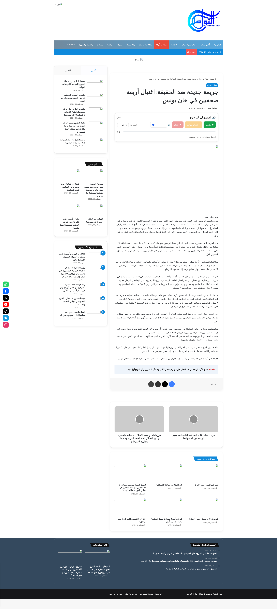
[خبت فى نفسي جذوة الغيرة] (202, 473)
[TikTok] (6, 311)
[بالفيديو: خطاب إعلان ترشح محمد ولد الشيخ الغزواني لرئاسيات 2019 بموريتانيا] (95, 112)
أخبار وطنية (205, 45)
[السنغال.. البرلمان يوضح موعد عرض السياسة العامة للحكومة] (69, 175)
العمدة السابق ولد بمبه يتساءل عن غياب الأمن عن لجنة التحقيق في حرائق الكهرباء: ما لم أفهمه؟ (132, 488)
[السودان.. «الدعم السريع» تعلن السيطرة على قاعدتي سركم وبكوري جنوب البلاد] (97, 556)
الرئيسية (217, 45)
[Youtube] (6, 304)
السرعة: (133, 124)
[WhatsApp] (6, 284)
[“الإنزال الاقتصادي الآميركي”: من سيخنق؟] (130, 507)
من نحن (112, 594)
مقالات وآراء (161, 45)
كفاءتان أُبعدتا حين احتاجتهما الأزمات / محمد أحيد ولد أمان (166, 520)
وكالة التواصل (212, 108)
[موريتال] (138, 59)
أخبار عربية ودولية (188, 45)
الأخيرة (67, 70)
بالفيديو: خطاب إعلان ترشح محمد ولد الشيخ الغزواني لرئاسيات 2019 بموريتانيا (73, 112)
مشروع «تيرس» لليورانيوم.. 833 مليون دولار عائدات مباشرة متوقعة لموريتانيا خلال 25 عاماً (93, 190)
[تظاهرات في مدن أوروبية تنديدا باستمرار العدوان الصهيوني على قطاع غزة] (95, 257)
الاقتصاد (174, 45)
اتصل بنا (120, 594)
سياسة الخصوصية (147, 594)
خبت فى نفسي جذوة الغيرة (206, 485)
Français (71, 45)
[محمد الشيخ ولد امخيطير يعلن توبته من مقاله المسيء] (95, 143)
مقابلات (119, 45)
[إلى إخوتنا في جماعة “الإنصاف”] (166, 473)
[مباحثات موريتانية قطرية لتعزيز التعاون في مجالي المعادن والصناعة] (95, 302)
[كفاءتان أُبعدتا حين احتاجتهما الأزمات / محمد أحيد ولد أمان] (166, 507)
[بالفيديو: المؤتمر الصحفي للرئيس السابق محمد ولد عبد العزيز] (95, 99)
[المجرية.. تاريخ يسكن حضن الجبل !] (202, 507)
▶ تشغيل (209, 124)
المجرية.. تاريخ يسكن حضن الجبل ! (203, 519)
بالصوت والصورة (86, 45)
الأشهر (94, 70)
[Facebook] (6, 291)
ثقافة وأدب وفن (145, 45)
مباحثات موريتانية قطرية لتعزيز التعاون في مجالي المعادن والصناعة (72, 301)
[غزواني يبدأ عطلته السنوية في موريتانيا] (92, 210)
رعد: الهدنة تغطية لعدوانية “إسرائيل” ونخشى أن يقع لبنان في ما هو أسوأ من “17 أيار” (72, 287)
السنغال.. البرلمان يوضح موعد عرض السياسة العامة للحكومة (69, 187)
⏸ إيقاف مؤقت (194, 124)
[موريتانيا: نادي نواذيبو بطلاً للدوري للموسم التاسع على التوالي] (95, 85)
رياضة (109, 45)
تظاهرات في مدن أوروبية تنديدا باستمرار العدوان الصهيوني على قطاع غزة (72, 256)
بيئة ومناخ (131, 45)
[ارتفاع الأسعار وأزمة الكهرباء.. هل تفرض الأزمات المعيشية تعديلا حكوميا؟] (69, 210)
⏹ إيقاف (178, 124)
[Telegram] (6, 318)
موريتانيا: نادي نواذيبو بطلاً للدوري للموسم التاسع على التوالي (73, 84)
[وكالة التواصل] (204, 20)
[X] (6, 298)
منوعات (100, 45)
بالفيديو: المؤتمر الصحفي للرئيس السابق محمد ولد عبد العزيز (73, 98)
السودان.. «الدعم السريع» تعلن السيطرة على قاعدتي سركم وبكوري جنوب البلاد (98, 569)
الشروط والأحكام (131, 594)
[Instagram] (6, 325)
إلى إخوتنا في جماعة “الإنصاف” (169, 485)
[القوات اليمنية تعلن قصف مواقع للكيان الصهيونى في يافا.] (95, 316)
